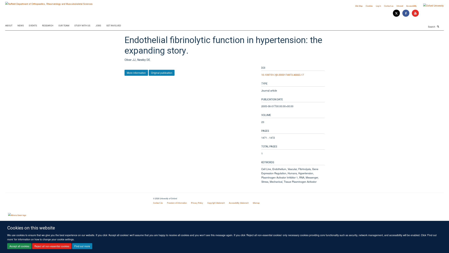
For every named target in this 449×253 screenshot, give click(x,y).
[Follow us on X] (397, 13)
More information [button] (136, 72)
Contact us (388, 5)
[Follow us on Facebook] (406, 13)
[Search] (438, 26)
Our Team (63, 25)
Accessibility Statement (239, 202)
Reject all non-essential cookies (51, 246)
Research (47, 25)
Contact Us (158, 202)
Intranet (400, 5)
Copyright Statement (216, 202)
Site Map (359, 5)
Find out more (82, 246)
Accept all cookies (19, 246)
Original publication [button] (161, 72)
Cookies (369, 5)
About (8, 25)
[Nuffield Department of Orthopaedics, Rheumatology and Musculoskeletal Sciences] (49, 2)
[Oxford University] (431, 6)
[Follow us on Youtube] (415, 13)
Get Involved (113, 25)
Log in (378, 5)
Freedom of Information (177, 202)
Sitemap (256, 202)
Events (33, 25)
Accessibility (411, 5)
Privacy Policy (197, 202)
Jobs (98, 25)
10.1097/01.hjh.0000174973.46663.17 (282, 74)
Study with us (82, 25)
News (21, 25)
